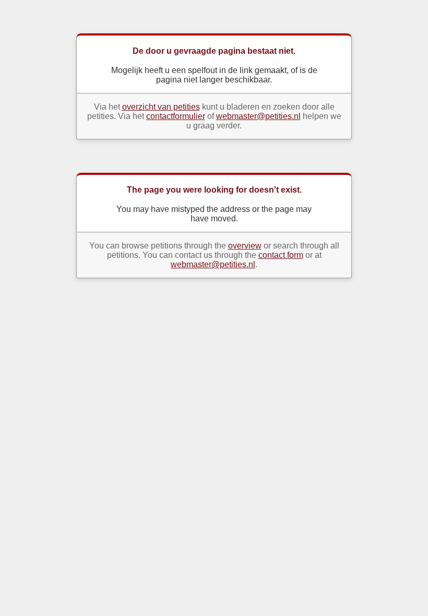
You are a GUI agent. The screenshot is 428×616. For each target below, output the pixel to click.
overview (244, 245)
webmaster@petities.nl (258, 116)
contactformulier (175, 116)
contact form (280, 255)
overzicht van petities (161, 106)
